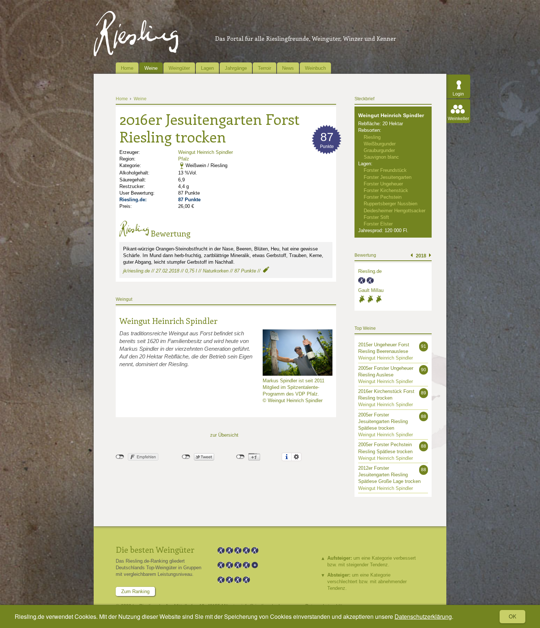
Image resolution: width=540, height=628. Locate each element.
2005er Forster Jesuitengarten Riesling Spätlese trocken (383, 421)
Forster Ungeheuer (383, 184)
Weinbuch (315, 68)
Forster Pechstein (383, 197)
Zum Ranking (135, 591)
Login (458, 94)
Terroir (264, 68)
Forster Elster (378, 224)
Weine (151, 68)
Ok (512, 616)
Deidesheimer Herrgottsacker (394, 210)
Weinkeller (458, 118)
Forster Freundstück (385, 170)
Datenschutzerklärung (423, 616)
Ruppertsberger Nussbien (390, 203)
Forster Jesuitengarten (387, 177)
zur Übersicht (224, 435)
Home (127, 68)
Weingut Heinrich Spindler (205, 152)
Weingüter (179, 68)
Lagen (207, 68)
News (288, 68)
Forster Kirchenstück (386, 190)
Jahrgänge (236, 68)
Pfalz (183, 159)
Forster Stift (376, 217)
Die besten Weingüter (155, 549)
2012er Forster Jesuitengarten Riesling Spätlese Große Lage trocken (389, 474)
